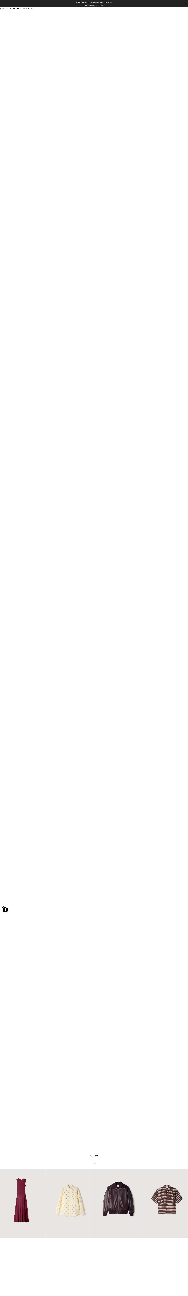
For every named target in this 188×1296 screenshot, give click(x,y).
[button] (91, 15)
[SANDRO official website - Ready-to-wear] (33, 13)
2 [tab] (94, 1163)
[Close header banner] (186, 4)
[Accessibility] (5, 909)
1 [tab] (93, 1163)
